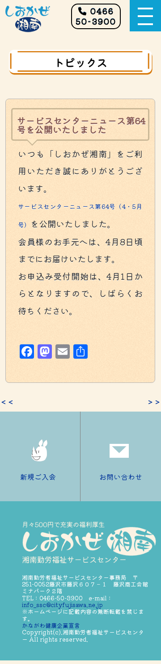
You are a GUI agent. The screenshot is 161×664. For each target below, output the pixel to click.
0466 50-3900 (96, 16)
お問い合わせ (120, 476)
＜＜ (7, 401)
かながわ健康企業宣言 (51, 625)
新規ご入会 (38, 476)
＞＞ (154, 401)
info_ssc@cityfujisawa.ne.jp (62, 604)
